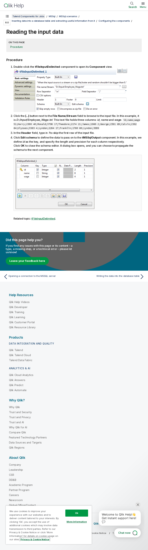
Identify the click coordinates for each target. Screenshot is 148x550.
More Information (77, 521)
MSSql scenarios (68, 16)
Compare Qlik (17, 432)
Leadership (16, 469)
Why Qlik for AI (18, 427)
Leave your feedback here (27, 261)
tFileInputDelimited (43, 218)
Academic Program (21, 484)
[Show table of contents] (7, 16)
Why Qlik (14, 407)
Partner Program (19, 489)
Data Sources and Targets (25, 442)
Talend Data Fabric (20, 360)
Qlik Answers (17, 380)
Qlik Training (16, 312)
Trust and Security (20, 412)
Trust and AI (16, 422)
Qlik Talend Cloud (20, 355)
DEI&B (12, 479)
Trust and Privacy (20, 417)
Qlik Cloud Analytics (21, 374)
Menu (143, 6)
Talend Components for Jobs (28, 16)
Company (15, 464)
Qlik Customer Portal (22, 322)
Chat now (124, 532)
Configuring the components (114, 20)
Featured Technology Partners (28, 437)
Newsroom (16, 500)
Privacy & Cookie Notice (35, 539)
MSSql (52, 16)
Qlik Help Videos (19, 302)
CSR (11, 474)
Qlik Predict (16, 385)
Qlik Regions (17, 447)
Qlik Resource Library (22, 327)
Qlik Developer (18, 307)
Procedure (16, 46)
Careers (14, 495)
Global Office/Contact (22, 505)
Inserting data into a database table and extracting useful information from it (53, 20)
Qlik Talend (16, 350)
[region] (49, 524)
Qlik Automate (18, 390)
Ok (76, 513)
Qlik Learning (17, 317)
